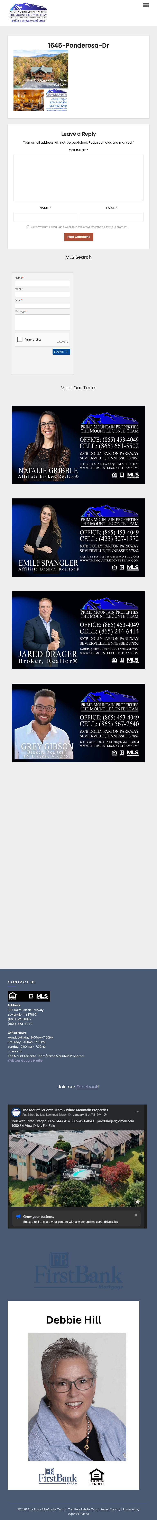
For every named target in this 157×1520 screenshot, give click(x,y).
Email (112, 207)
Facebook (87, 1087)
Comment (78, 150)
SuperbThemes (79, 1514)
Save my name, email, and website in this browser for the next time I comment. (79, 227)
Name (45, 207)
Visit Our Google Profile (25, 1061)
